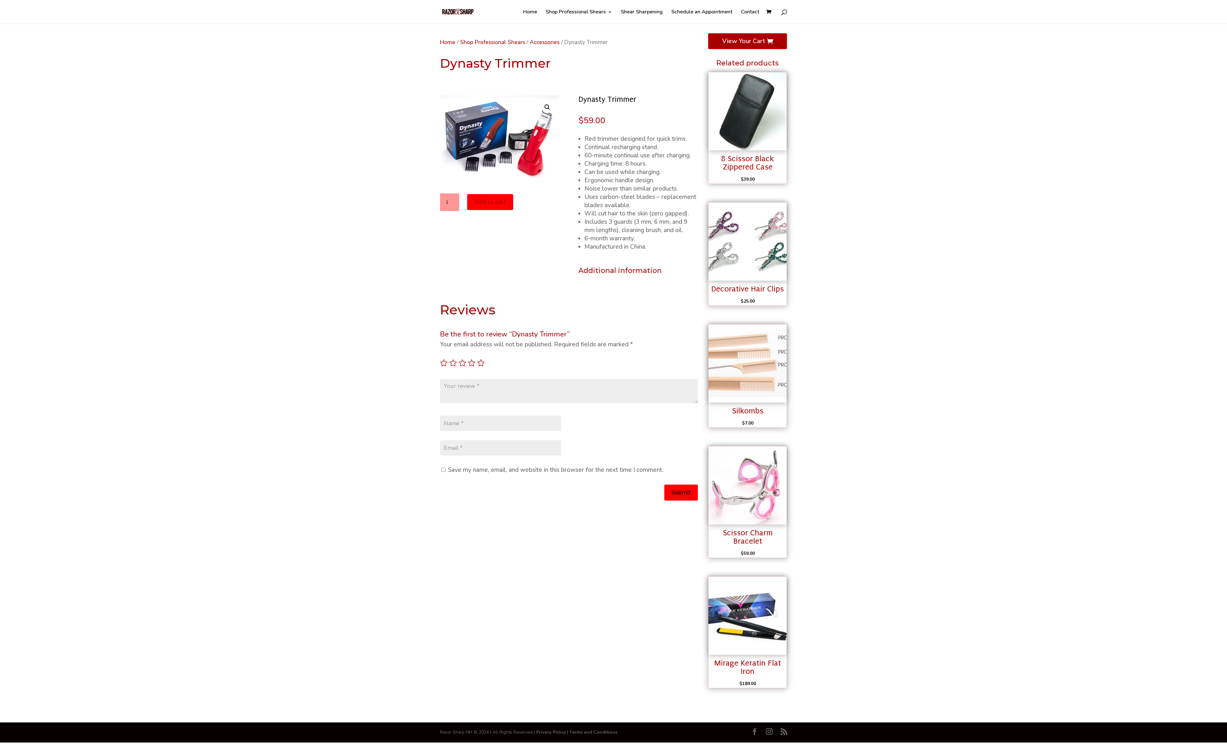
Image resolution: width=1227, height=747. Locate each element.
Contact (750, 12)
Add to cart (490, 202)
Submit (681, 492)
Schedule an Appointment (701, 12)
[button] (547, 107)
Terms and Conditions (593, 732)
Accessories (544, 42)
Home (530, 12)
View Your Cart (743, 41)
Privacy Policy (551, 732)
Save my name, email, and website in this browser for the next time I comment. (555, 470)
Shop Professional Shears (576, 12)
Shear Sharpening (642, 12)
